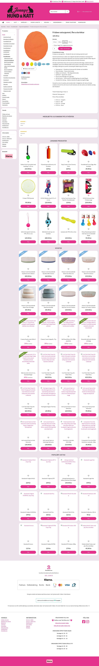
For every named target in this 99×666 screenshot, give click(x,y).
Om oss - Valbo (6, 136)
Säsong (46, 22)
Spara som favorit (29, 68)
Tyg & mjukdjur (8, 71)
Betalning (4, 117)
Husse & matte (35, 22)
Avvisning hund (7, 37)
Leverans (4, 119)
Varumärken (57, 22)
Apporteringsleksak (9, 60)
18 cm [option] (59, 42)
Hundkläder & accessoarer (6, 51)
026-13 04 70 (90, 1)
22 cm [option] (65, 42)
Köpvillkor (4, 121)
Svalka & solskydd (7, 86)
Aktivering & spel (8, 58)
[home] (3, 22)
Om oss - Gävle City (7, 138)
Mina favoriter (5, 123)
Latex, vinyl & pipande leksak (9, 66)
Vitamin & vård (7, 91)
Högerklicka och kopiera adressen (30, 84)
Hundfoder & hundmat (8, 43)
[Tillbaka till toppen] (95, 664)
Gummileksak (7, 64)
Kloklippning (5, 125)
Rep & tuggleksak (8, 69)
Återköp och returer (7, 116)
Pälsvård (5, 84)
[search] (67, 11)
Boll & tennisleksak (8, 62)
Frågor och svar (6, 114)
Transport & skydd (7, 88)
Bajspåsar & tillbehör (8, 39)
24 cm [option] (70, 42)
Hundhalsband (7, 48)
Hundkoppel (6, 54)
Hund (8, 22)
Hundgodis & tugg (7, 46)
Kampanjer (82, 22)
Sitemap (4, 144)
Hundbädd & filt (7, 41)
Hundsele (5, 75)
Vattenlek (6, 73)
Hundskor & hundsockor (9, 77)
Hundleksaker (6, 56)
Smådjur (24, 22)
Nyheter (4, 146)
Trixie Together (71, 22)
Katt (15, 22)
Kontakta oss (5, 127)
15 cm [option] (54, 42)
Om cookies (5, 142)
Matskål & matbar (7, 82)
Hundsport (6, 80)
